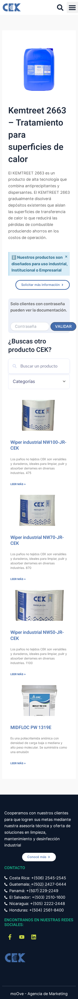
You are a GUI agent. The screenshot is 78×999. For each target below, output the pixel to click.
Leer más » (18, 484)
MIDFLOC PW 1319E (30, 727)
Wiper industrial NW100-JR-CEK (38, 445)
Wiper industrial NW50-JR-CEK (37, 635)
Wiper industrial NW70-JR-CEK (37, 540)
